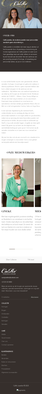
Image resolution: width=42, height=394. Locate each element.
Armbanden (5, 314)
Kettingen (5, 321)
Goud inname (6, 338)
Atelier (4, 334)
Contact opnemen (7, 345)
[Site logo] (21, 3)
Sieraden (4, 324)
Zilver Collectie (11, 260)
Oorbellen (5, 317)
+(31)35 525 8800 (7, 282)
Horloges (5, 307)
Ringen (4, 310)
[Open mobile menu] (3, 3)
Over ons (5, 341)
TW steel (31, 260)
